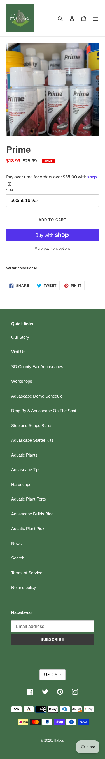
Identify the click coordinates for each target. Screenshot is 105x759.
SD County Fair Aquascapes (37, 366)
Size (9, 190)
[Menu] (95, 18)
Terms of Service (26, 572)
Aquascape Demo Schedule (36, 396)
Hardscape (21, 484)
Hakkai (59, 740)
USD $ (50, 674)
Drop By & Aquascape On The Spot (43, 410)
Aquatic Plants (24, 455)
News (16, 543)
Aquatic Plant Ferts (28, 499)
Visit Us (18, 351)
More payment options (52, 248)
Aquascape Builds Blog (32, 514)
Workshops (21, 381)
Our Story (20, 337)
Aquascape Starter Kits (32, 440)
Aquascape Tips (26, 469)
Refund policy (23, 587)
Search (17, 558)
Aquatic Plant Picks (29, 528)
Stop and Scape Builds (32, 425)
